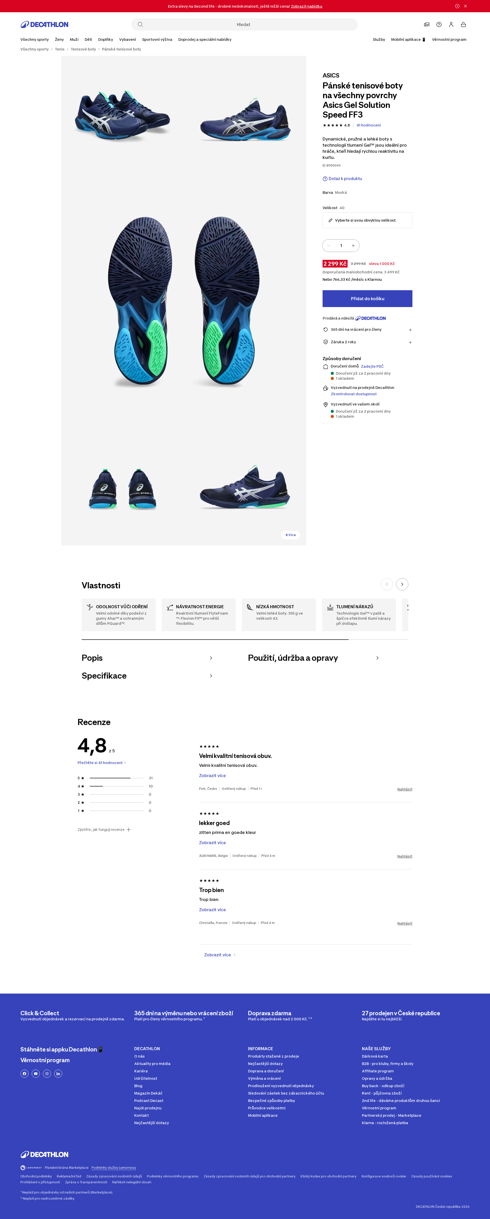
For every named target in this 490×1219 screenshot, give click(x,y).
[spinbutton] (341, 245)
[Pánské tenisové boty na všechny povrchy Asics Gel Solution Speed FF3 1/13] (245, 117)
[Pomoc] (439, 24)
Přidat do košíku (367, 298)
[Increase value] (353, 245)
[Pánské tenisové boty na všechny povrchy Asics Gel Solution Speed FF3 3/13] (183, 300)
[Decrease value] (329, 245)
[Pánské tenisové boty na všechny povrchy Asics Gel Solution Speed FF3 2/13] (122, 117)
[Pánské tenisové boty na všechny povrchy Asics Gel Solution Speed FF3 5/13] (245, 484)
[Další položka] (402, 584)
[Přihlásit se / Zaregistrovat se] (451, 24)
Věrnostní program (449, 39)
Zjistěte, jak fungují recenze (101, 830)
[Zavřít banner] (465, 6)
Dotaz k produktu (345, 178)
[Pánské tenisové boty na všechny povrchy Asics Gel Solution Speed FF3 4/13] (122, 484)
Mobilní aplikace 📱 (408, 39)
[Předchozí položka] (387, 584)
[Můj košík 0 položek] (463, 24)
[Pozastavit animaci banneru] (457, 6)
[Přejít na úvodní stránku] (44, 24)
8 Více (291, 535)
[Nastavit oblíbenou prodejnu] (427, 24)
